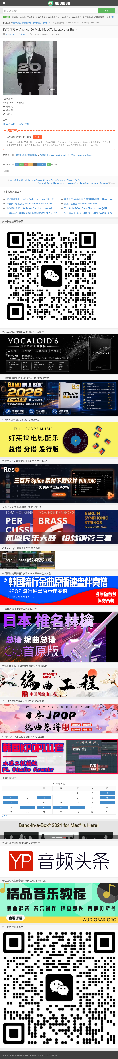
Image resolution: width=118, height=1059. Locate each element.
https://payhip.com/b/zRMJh (16, 124)
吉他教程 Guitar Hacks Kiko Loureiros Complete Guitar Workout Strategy (72, 183)
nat (31, 164)
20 (44, 807)
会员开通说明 (52, 1055)
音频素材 (41, 164)
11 (11, 802)
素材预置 (37, 22)
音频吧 (23, 34)
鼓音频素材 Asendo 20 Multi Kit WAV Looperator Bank (40, 29)
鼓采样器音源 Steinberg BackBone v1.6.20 (84, 203)
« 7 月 (4, 816)
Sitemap (33, 1055)
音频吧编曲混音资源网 (59, 3)
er (26, 164)
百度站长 (41, 1055)
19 (27, 807)
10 (107, 797)
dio (21, 164)
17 (107, 802)
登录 (113, 17)
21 (61, 807)
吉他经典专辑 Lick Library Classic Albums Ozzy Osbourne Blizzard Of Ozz (46, 180)
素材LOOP (47, 22)
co (17, 164)
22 (78, 807)
